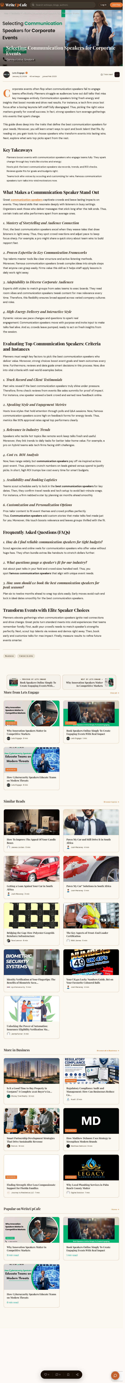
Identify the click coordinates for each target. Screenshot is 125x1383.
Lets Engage (18, 73)
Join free (116, 5)
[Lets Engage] (6, 74)
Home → (115, 1209)
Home (6, 13)
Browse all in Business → (108, 1050)
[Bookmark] (68, 1374)
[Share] (77, 1374)
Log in (103, 5)
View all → (114, 693)
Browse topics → (111, 802)
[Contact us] (115, 1375)
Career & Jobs (26, 656)
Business (15, 13)
